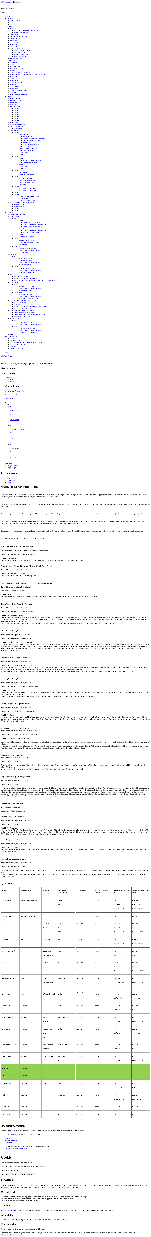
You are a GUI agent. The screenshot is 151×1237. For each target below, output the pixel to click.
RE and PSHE (15, 318)
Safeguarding (14, 88)
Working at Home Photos (27, 188)
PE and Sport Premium (18, 68)
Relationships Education (27, 332)
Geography (18, 292)
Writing (21, 228)
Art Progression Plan (26, 264)
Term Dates (14, 46)
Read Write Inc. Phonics (27, 150)
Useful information (20, 52)
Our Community (11, 336)
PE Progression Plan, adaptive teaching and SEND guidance (35, 280)
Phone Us (9, 378)
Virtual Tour (14, 34)
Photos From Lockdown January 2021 (23, 202)
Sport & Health (15, 274)
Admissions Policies (21, 32)
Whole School (19, 204)
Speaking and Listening (27, 236)
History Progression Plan (27, 290)
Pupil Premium (15, 66)
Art (15, 256)
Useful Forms (14, 86)
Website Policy (10, 1142)
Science (17, 246)
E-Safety (13, 104)
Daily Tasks (23, 172)
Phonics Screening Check (32, 160)
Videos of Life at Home (27, 200)
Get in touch (17, 2)
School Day (14, 122)
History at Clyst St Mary (27, 286)
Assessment (18, 304)
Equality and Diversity (17, 58)
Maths (21, 164)
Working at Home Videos (27, 190)
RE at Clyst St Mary (26, 322)
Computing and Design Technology (22, 310)
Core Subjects (14, 216)
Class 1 (16, 110)
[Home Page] (6, 2)
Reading (21, 220)
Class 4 (16, 116)
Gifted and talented (16, 82)
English (16, 218)
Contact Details (15, 20)
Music (16, 266)
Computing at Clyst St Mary (24, 312)
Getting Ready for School (32, 140)
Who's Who (14, 40)
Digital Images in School (18, 90)
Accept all (13, 1174)
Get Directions (11, 382)
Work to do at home (25, 178)
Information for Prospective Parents (26, 30)
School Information (21, 54)
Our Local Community (18, 344)
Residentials (14, 102)
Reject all (5, 1174)
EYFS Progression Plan (22, 308)
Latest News (14, 42)
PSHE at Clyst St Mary (27, 328)
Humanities (14, 282)
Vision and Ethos (16, 38)
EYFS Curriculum (20, 302)
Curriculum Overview (17, 214)
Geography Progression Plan (29, 298)
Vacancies (13, 24)
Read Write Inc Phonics (31, 162)
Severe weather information (19, 94)
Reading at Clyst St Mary (32, 222)
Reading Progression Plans (32, 226)
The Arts (13, 254)
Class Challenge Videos (27, 182)
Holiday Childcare (20, 56)
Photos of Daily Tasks (26, 174)
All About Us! (28, 136)
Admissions (14, 62)
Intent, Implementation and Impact (35, 224)
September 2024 (24, 134)
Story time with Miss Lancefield (34, 138)
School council (15, 98)
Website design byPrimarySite (16, 1148)
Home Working (19, 206)
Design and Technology (22, 316)
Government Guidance (22, 50)
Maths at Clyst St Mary (27, 240)
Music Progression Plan (27, 272)
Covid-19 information (17, 48)
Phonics (21, 158)
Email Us (10, 380)
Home (7, 16)
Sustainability (23, 252)
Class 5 (16, 118)
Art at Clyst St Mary (26, 258)
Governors (13, 78)
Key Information (11, 60)
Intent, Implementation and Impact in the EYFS (30, 306)
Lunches (26, 146)
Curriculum (9, 212)
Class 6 (16, 120)
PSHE (16, 326)
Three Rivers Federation (18, 36)
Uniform (13, 92)
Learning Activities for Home (29, 196)
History (16, 284)
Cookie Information (12, 1140)
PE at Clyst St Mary (21, 276)
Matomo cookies (12, 1210)
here (12, 1135)
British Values (14, 76)
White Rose (23, 244)
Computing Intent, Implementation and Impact (30, 314)
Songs (21, 154)
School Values (15, 80)
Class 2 (16, 112)
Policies (12, 70)
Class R (17, 108)
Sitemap (8, 1138)
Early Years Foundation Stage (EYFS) (23, 300)
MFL (11, 334)
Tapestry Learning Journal (28, 148)
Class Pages (14, 130)
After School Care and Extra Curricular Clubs (26, 342)
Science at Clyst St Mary (27, 248)
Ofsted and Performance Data (20, 72)
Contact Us (9, 18)
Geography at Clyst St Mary (28, 294)
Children (8, 96)
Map (11, 22)
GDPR (12, 64)
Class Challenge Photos (27, 180)
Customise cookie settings (27, 1174)
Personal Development (18, 124)
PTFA (12, 338)
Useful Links (18, 128)
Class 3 (16, 114)
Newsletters (14, 44)
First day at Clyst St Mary (32, 144)
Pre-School (13, 346)
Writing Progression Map (31, 232)
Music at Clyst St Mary (27, 268)
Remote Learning (16, 106)
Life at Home (23, 198)
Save (20, 1235)
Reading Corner (15, 100)
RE (15, 320)
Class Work (23, 184)
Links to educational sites (18, 348)
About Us (8, 26)
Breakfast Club (15, 340)
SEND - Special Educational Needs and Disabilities (28, 74)
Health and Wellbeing (17, 126)
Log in (7, 352)
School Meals (14, 84)
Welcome (13, 28)
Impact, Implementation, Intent (29, 242)
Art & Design (27, 260)
